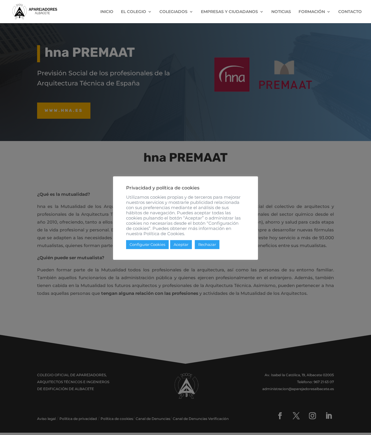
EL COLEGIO (133, 12)
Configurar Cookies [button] (147, 244)
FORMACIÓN (312, 12)
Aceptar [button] (181, 244)
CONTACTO (350, 12)
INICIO (106, 12)
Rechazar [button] (207, 244)
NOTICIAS (281, 12)
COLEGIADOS (173, 12)
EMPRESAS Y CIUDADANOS (229, 12)
